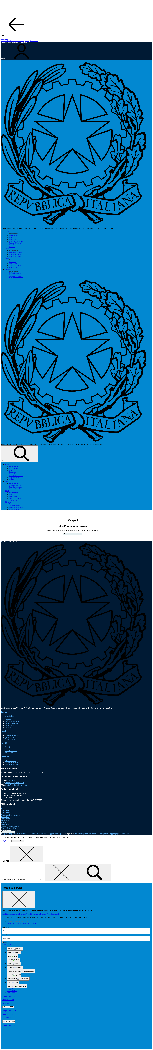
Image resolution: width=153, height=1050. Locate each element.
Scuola (4, 712)
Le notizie (12, 262)
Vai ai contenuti (6, 41)
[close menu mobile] (16, 32)
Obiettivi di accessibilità (8, 828)
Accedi (5, 942)
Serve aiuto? (11, 993)
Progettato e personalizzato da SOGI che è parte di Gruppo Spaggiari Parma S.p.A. (102, 834)
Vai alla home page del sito (72, 534)
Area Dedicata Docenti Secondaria (48, 914)
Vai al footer (34, 41)
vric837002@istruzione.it (14, 783)
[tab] (17, 922)
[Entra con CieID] (8, 1021)
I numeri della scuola (16, 241)
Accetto (17, 841)
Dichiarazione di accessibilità (10, 826)
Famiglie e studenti (15, 254)
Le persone (12, 239)
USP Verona (5, 813)
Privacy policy (5, 820)
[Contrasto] (8, 830)
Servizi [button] (7, 249)
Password (5, 935)
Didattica (5, 757)
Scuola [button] (7, 232)
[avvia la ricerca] (94, 872)
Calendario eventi (15, 265)
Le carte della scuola (16, 243)
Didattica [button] (8, 269)
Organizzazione (14, 245)
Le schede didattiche (16, 275)
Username (5, 927)
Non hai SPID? (12, 991)
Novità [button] (7, 258)
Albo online (13, 267)
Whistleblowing (6, 824)
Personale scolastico (15, 252)
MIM (2, 808)
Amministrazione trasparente (10, 815)
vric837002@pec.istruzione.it (16, 785)
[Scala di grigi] (6, 830)
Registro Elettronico (9, 914)
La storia (12, 247)
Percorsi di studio (15, 256)
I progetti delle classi (16, 277)
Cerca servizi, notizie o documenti (13, 880)
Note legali (4, 822)
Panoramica (13, 234)
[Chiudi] (26, 854)
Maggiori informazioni (14, 989)
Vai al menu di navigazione (20, 41)
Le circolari (13, 264)
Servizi (4, 731)
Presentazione (13, 235)
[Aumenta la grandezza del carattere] (1, 830)
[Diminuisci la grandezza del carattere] (4, 830)
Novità (4, 743)
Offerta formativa (15, 273)
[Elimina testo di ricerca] (61, 872)
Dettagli (6, 841)
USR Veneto (5, 810)
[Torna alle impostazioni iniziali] (10, 830)
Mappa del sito (6, 819)
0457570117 (12, 780)
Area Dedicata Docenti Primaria (26, 914)
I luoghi (11, 237)
